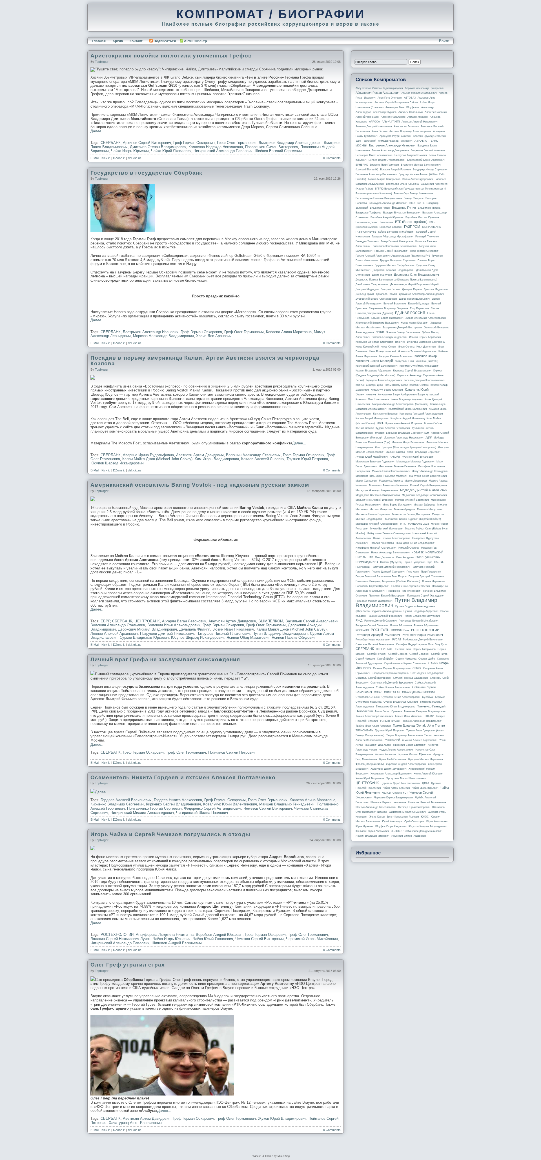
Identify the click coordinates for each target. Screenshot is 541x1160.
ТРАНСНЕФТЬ (364, 730)
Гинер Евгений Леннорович (397, 241)
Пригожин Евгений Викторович (387, 595)
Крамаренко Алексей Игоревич (403, 423)
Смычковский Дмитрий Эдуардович (392, 682)
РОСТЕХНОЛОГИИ (117, 934)
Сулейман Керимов (433, 697)
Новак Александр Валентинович (390, 552)
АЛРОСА (374, 121)
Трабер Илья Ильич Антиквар (373, 725)
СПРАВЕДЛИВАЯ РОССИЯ (418, 692)
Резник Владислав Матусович (422, 615)
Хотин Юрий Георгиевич (370, 778)
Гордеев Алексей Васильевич (126, 800)
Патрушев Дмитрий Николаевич (167, 633)
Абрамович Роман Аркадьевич (378, 92)
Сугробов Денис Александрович (401, 697)
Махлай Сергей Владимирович (428, 485)
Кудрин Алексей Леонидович (393, 428)
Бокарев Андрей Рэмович (395, 169)
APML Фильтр (195, 41)
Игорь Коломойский (367, 346)
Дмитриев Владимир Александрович (290, 143)
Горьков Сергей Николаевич (391, 251)
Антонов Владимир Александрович (410, 131)
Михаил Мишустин (381, 509)
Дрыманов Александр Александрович (421, 294)
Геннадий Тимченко (427, 236)
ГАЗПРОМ (412, 227)
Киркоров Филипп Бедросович (384, 380)
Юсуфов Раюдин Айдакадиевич (428, 826)
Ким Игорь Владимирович (217, 459)
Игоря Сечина (406, 346)
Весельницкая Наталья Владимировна (379, 198)
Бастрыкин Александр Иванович (150, 332)
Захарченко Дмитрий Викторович (402, 327)
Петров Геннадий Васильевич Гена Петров (381, 576)
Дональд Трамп (365, 294)
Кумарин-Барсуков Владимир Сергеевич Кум (402, 432)
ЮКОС (425, 816)
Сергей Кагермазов (424, 649)
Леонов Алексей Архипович (114, 633)
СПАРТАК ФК (392, 692)
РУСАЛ (396, 639)
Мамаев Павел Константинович (391, 471)
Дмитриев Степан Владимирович (158, 147)
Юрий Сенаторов (414, 821)
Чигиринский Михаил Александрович (142, 813)
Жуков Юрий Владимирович (282, 1118)
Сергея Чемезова (406, 658)
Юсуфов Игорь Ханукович (391, 826)
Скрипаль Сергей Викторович (373, 677)
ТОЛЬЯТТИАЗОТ (390, 721)
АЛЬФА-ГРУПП (391, 121)
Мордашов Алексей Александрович (377, 523)
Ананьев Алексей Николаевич (420, 121)
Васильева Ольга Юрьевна (402, 183)
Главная (99, 41)
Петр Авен (413, 571)
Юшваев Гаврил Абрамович (372, 831)
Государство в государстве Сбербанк (146, 173)
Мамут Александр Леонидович (430, 471)
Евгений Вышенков (394, 303)
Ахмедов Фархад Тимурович (395, 140)
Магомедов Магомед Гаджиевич (415, 461)
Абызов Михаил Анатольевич (419, 93)
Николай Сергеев (408, 547)
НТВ (370, 557)
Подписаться (165, 41)
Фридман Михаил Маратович (425, 759)
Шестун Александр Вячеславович (376, 807)
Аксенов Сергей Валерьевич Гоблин (396, 102)
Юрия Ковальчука (436, 821)
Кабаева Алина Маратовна (289, 332)
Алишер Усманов (417, 116)
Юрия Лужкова (364, 826)
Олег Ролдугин (405, 557)
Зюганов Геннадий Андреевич (389, 337)
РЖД (359, 620)
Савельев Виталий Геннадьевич (375, 644)
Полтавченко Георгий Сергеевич (154, 808)
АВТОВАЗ (410, 97)
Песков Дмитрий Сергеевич (388, 571)
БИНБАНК (362, 164)
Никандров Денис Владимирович (415, 543)
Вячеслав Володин (391, 227)
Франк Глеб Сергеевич (392, 759)
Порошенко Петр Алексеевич (404, 590)
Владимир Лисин (380, 207)
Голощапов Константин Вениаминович (394, 246)
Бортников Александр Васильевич (376, 174)
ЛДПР (428, 437)
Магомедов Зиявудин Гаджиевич (375, 461)
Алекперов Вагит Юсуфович (402, 107)
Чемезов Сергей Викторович (267, 808)
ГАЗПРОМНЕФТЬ (366, 231)
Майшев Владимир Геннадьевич (286, 804)
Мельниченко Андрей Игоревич (374, 499)
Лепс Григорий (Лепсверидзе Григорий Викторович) (405, 447)
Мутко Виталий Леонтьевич (386, 528)
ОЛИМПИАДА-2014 (367, 562)
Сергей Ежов (403, 649)
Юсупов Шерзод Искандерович (117, 463)
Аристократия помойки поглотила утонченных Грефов (171, 56)
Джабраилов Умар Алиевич (372, 284)
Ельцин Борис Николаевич (387, 318)
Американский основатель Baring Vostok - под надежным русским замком (199, 485)
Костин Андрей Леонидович (372, 418)
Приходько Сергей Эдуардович (425, 595)
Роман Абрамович (401, 625)
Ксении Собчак (433, 423)
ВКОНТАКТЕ (417, 203)
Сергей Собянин (419, 654)
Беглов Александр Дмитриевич (390, 150)
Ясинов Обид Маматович (248, 637)
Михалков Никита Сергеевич (373, 514)
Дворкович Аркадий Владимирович (393, 270)
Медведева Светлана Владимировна (378, 495)
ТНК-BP (429, 716)
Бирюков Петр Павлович (384, 164)
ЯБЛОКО (396, 831)
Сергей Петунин (376, 654)
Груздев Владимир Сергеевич (398, 260)
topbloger (101, 61)
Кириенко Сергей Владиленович (173, 804)
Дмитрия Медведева (436, 289)
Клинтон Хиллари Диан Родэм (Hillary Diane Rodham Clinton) (392, 385)
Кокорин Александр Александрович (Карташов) (400, 404)
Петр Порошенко (431, 571)
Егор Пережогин (419, 308)
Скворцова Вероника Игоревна (390, 673)
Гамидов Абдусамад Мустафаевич (392, 236)
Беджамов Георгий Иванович (428, 150)
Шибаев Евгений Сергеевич (278, 151)
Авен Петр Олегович (390, 97)
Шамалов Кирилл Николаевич (388, 802)
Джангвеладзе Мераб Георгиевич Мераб (414, 284)
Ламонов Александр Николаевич (404, 437)
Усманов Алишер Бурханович (419, 740)
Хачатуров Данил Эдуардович (389, 768)
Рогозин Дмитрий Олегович (380, 620)
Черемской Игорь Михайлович (312, 939)
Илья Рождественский (382, 351)
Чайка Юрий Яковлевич (171, 151)
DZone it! (119, 158)
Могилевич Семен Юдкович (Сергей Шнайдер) (413, 519)
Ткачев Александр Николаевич (374, 716)
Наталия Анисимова (382, 543)
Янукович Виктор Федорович (408, 835)
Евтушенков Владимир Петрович (388, 308)
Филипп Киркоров (385, 754)
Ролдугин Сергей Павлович (372, 625)
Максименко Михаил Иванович (397, 466)
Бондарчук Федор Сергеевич (430, 169)
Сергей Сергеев (397, 654)
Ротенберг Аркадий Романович (378, 634)
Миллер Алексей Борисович (412, 499)
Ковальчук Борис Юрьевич (387, 389)
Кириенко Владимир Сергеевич (117, 804)
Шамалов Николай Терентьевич (427, 802)
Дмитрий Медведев (367, 289)
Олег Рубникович (428, 557)
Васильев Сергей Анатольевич (311, 621)
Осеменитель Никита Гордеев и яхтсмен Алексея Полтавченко (183, 777)
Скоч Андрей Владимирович (427, 673)
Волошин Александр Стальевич (253, 455)
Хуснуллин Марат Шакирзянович (406, 778)
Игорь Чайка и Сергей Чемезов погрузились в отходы (170, 834)
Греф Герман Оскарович (194, 143)
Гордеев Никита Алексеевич (178, 800)
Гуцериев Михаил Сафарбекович (394, 265)
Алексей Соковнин (436, 112)
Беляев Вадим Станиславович (387, 160)
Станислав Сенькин (368, 697)
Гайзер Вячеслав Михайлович (396, 231)
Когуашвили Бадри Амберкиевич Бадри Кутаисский (408, 394)
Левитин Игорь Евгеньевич (408, 442)
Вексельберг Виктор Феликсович (413, 193)
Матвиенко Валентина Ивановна (388, 485)
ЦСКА (425, 783)
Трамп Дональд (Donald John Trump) (419, 725)
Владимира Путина (429, 207)
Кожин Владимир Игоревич (407, 399)
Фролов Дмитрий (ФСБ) (370, 764)
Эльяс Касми (377, 816)
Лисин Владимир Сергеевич (423, 452)
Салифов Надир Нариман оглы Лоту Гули (421, 644)
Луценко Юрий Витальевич (418, 456)
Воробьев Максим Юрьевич (422, 217)
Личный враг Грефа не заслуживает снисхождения (165, 659)
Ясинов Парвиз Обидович (293, 637)
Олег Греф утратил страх (127, 965)
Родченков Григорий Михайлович (418, 620)
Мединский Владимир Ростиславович (424, 495)
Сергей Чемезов (365, 658)
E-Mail (94, 158)
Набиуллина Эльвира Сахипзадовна (389, 533)
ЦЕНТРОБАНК (147, 621)
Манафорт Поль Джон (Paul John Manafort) (381, 476)
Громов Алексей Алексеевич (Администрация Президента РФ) (393, 255)
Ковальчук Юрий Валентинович (230, 804)
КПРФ (380, 423)
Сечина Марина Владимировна (392, 668)
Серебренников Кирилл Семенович (405, 663)
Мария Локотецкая (416, 480)
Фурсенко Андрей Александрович (406, 764)
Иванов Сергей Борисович (425, 337)
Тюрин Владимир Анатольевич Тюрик (409, 735)
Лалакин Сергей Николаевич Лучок (120, 939)
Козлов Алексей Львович (262, 459)
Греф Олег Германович (236, 143)
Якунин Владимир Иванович (372, 835)
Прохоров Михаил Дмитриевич (374, 601)
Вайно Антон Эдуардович (417, 179)
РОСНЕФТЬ (380, 630)
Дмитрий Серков (412, 289)
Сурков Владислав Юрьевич (144, 637)
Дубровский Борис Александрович (376, 298)
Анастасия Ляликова (406, 126)
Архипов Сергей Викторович (147, 143)
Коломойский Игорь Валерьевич (408, 409)
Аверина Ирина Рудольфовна (148, 455)
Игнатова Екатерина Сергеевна (426, 341)
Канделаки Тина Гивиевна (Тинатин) (416, 361)
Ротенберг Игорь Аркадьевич (373, 639)
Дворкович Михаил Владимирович (147, 629)
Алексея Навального (393, 116)
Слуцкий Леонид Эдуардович (410, 677)
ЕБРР (105, 621)
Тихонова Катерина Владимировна (424, 711)
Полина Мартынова (433, 581)
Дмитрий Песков (390, 289)
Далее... (97, 131)
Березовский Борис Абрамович (426, 160)
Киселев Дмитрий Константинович (424, 380)
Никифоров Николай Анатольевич (376, 547)
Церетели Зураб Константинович (400, 783)
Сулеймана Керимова (369, 701)
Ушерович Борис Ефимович (409, 744)
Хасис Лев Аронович (214, 336)
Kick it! (105, 158)
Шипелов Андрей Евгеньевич (177, 943)
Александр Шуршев (384, 112)
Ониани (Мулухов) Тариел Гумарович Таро (406, 562)
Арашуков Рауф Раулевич (395, 136)
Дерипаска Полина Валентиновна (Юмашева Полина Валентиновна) (396, 279)
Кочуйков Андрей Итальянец (408, 418)
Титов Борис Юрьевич (388, 711)
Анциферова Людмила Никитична (165, 934)
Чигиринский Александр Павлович (223, 151)
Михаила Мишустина (429, 509)
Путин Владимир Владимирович (280, 633)
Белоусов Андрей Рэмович (410, 155)
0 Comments (332, 158)
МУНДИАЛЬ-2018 (418, 523)
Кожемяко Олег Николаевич (372, 399)
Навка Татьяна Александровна (391, 538)
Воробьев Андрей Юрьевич (219, 934)
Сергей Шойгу (385, 658)
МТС (403, 523)
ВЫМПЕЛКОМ (270, 621)
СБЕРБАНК (111, 143)
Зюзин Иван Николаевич (233, 629)
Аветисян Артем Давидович (200, 455)
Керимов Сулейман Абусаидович (419, 365)
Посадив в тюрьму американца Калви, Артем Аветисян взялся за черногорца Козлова (205, 361)
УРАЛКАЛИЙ (392, 740)
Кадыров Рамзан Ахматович (396, 356)
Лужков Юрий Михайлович (372, 456)
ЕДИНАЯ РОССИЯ (410, 313)
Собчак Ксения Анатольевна (393, 687)
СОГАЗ (378, 692)
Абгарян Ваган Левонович (184, 621)
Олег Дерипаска (384, 557)
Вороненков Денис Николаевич (374, 222)
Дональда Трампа (386, 294)
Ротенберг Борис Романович (422, 634)
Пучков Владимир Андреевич (420, 611)
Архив (117, 41)
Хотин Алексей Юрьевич (428, 773)
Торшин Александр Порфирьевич (422, 721)
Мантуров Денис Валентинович (428, 476)
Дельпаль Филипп (194, 629)
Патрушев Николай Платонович (223, 633)
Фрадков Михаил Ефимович (414, 754)
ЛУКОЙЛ (395, 456)
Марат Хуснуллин (366, 480)
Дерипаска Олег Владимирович (416, 274)
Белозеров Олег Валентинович (374, 155)
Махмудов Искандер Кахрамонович (377, 490)
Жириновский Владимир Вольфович (377, 322)
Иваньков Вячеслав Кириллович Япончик (380, 341)
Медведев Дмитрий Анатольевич (423, 490)
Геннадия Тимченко (367, 241)
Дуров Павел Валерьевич (414, 298)
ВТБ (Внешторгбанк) (411, 222)
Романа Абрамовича (426, 625)
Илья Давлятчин (426, 346)
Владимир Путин (404, 207)
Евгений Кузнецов (418, 303)
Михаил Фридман (404, 509)
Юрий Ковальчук (392, 821)
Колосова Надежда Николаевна (216, 147)
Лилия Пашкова (395, 452)
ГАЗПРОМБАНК (431, 227)
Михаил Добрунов (424, 504)
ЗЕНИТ (380, 332)
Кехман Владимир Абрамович (373, 370)
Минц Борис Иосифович (397, 504)
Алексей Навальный (410, 112)
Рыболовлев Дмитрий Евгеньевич (423, 639)
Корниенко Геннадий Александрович (421, 413)
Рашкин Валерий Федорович (385, 615)
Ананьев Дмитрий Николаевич (374, 126)
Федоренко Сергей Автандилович (212, 808)
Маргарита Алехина (391, 480)
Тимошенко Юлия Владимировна (395, 706)
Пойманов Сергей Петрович (231, 752)
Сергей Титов (439, 654)
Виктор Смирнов (414, 198)
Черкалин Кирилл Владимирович (393, 797)
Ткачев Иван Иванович (408, 716)
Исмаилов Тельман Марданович (417, 351)
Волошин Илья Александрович (173, 625)
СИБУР (417, 668)
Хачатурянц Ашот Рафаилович (135, 1123)
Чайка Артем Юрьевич (396, 788)
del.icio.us (134, 158)
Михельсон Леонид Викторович (411, 514)
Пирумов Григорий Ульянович (426, 576)
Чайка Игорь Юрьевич (130, 151)
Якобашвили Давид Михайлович (422, 831)
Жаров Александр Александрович (425, 318)
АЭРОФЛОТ (421, 140)
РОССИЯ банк (400, 630)
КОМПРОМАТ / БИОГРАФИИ (270, 14)
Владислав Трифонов (368, 212)
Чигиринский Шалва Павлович (202, 813)
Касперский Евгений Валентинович (377, 365)
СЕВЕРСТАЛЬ (384, 649)
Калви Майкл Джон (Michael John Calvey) (157, 459)
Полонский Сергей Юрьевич (372, 586)
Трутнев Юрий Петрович (307, 459)
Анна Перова (379, 131)
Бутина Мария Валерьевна (384, 179)
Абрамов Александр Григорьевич (424, 88)
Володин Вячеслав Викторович (401, 212)
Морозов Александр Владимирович (163, 336)
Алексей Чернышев (367, 116)
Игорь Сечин (388, 346)
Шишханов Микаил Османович (407, 812)
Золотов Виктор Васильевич (403, 332)
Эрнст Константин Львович (403, 816)
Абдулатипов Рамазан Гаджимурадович (379, 88)
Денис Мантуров (382, 274)
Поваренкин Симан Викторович (271, 147)
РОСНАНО (362, 630)
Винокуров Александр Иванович (388, 203)
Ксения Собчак (365, 428)
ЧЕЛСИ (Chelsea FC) (394, 792)
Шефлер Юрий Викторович (414, 807)
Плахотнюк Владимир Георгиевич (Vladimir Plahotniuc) (388, 581)
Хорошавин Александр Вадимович (391, 773)
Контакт (136, 41)
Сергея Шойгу (426, 658)
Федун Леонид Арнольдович (396, 749)
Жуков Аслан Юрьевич (414, 322)
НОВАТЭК (418, 552)
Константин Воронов (385, 413)
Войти (444, 41)
